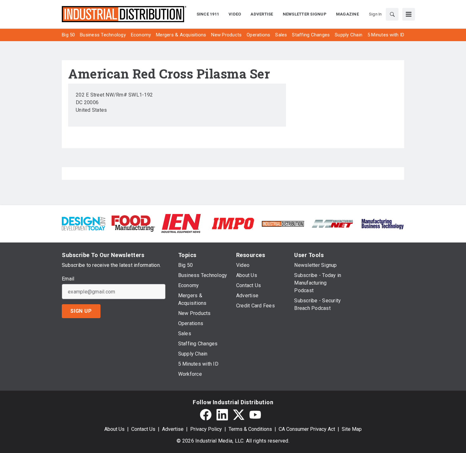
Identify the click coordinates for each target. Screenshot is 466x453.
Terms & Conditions (250, 429)
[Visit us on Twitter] (238, 414)
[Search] (392, 14)
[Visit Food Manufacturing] (133, 223)
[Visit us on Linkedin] (222, 414)
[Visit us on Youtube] (255, 414)
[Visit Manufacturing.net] (332, 223)
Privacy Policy (206, 429)
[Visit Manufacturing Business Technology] (382, 223)
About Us (114, 429)
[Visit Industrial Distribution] (283, 223)
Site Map (352, 429)
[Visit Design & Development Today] (83, 223)
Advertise (173, 429)
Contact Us (143, 429)
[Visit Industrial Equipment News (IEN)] (181, 223)
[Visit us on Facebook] (205, 414)
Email (68, 278)
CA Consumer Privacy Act (307, 429)
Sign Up (81, 311)
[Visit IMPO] (233, 223)
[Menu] (408, 14)
